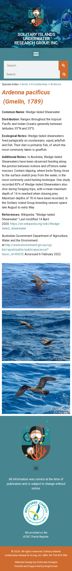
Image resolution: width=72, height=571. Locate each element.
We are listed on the (36, 532)
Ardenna (55, 84)
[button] (36, 54)
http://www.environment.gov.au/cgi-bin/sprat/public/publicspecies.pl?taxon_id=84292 (27, 249)
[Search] (63, 65)
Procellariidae (39, 84)
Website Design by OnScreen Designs (36, 562)
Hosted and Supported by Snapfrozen (36, 566)
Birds (25, 84)
